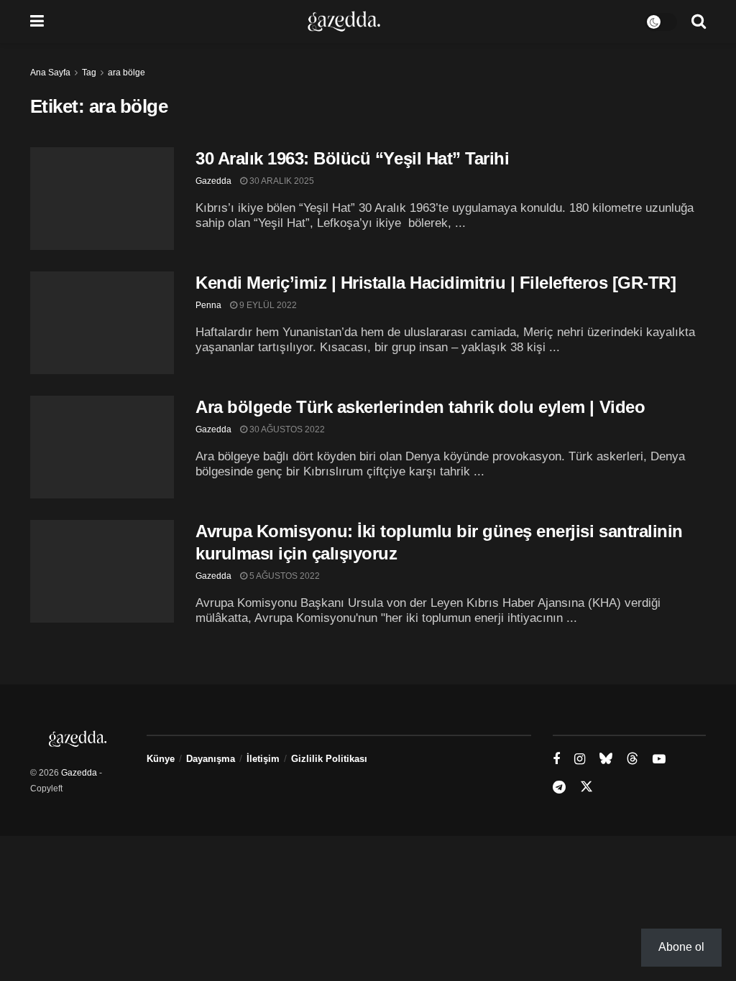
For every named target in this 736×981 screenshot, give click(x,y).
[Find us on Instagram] (579, 759)
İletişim (263, 758)
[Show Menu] (37, 21)
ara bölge (126, 73)
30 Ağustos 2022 (286, 429)
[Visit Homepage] (344, 21)
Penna (208, 305)
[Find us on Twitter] (586, 787)
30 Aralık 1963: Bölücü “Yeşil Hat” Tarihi (352, 158)
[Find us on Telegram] (559, 787)
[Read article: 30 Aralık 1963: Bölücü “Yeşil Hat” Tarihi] (102, 198)
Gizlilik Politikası (329, 758)
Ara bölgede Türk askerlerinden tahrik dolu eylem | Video (420, 407)
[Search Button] (698, 21)
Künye (161, 758)
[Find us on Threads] (632, 759)
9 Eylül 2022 (267, 305)
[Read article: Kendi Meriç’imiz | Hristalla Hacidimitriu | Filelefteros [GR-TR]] (102, 322)
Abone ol (681, 947)
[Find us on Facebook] (556, 759)
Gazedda (213, 181)
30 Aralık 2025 (280, 181)
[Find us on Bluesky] (605, 759)
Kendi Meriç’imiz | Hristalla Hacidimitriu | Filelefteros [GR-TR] (436, 282)
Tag (89, 73)
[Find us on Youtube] (659, 759)
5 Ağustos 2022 (283, 576)
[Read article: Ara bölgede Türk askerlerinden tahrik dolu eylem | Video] (102, 447)
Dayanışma (210, 758)
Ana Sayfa (50, 73)
